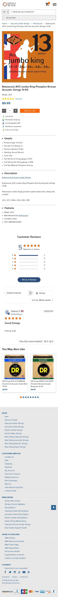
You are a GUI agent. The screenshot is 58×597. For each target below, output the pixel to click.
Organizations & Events (14, 555)
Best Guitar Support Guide (16, 528)
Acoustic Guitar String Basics (17, 514)
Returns (8, 484)
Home (4, 24)
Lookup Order (10, 491)
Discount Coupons (12, 474)
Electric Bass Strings (13, 433)
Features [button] (9, 208)
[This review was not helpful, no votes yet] (50, 341)
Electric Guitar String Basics (16, 518)
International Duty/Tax (14, 487)
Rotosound (37, 24)
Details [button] (8, 138)
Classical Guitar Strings (14, 423)
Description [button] (10, 173)
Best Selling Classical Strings (17, 437)
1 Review (18, 99)
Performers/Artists (12, 551)
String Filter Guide (12, 501)
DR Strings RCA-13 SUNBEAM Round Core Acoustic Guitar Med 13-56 (15, 383)
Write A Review (29, 279)
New (6, 417)
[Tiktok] (19, 572)
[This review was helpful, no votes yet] (45, 341)
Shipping (8, 464)
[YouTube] (24, 572)
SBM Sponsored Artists (14, 541)
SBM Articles (10, 538)
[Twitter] (10, 572)
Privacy (14, 577)
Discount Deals (11, 420)
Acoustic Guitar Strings (20, 24)
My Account (10, 471)
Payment (8, 467)
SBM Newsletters (12, 548)
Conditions (24, 577)
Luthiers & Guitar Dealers (15, 558)
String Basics (10, 508)
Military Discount (11, 477)
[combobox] (42, 300)
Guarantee (6, 577)
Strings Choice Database (15, 504)
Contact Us (9, 457)
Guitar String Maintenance (15, 521)
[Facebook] (6, 572)
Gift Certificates (11, 481)
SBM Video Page (12, 545)
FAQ (6, 460)
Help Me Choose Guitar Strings (18, 524)
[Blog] (28, 572)
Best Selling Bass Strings (15, 447)
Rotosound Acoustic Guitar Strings (16, 177)
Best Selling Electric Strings (16, 444)
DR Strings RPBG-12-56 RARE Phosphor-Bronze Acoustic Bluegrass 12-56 (42, 383)
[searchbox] (16, 293)
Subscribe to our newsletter (16, 568)
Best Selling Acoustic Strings (17, 440)
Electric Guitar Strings (14, 430)
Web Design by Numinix (11, 583)
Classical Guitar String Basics (17, 511)
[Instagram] (15, 572)
